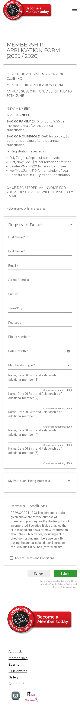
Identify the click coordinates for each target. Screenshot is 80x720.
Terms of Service (61, 587)
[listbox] (39, 365)
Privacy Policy (65, 584)
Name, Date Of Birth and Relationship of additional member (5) (35, 451)
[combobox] (39, 237)
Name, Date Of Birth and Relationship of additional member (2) (35, 396)
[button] (40, 225)
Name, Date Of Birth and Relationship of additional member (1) (35, 377)
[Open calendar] (68, 351)
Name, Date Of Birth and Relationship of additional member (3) (35, 414)
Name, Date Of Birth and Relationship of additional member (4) (35, 432)
